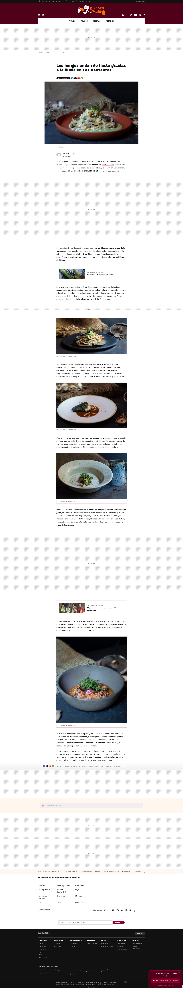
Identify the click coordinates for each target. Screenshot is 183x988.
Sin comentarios (64, 78)
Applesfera (42, 949)
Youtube (135, 15)
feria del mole (63, 52)
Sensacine (73, 943)
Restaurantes (80, 886)
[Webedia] (44, 933)
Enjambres (61, 896)
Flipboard (78, 78)
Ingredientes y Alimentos (72, 766)
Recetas (97, 21)
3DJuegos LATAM (59, 970)
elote (71, 52)
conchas (53, 52)
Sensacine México (76, 970)
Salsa (59, 902)
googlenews (139, 15)
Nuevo (43, 15)
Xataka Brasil (43, 973)
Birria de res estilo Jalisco (111, 871)
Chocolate (79, 902)
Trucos (84, 21)
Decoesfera (120, 946)
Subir (138, 933)
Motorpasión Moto (107, 946)
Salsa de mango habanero (70, 871)
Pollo (41, 902)
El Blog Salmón (137, 943)
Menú (39, 15)
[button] (68, 154)
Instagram (131, 15)
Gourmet (42, 886)
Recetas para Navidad (43, 897)
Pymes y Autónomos (136, 947)
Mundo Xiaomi (43, 957)
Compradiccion (122, 949)
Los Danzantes (108, 164)
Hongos (117, 766)
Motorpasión (105, 943)
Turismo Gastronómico (62, 891)
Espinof (72, 946)
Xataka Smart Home (43, 953)
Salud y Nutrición (45, 890)
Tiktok (144, 15)
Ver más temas (45, 910)
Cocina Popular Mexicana (90, 766)
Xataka (41, 943)
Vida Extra (57, 946)
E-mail (81, 78)
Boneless (98, 871)
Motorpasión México (105, 971)
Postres (110, 21)
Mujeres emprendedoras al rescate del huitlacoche (101, 609)
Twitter (75, 78)
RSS (121, 910)
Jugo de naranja (127, 871)
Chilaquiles (55, 871)
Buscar (47, 15)
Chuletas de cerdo (86, 871)
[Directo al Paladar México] (91, 10)
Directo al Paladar (91, 943)
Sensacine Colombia (73, 974)
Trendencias (121, 943)
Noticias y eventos (64, 886)
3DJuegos (57, 943)
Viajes (72, 21)
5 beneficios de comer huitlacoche (100, 275)
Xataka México (43, 970)
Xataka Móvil (43, 946)
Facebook (126, 15)
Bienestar (78, 896)
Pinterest (123, 15)
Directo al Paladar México (91, 971)
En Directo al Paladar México (96, 272)
